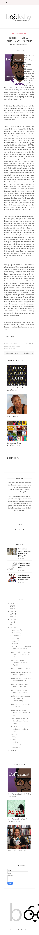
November (16, 633)
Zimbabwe (12, 348)
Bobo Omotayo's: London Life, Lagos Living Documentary (20, 698)
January (15, 748)
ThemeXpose (25, 930)
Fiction (6, 346)
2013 (11, 625)
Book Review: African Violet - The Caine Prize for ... (20, 712)
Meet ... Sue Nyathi (13, 416)
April (13, 739)
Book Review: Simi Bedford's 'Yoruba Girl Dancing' (20, 729)
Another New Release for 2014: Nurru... (15, 389)
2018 (11, 611)
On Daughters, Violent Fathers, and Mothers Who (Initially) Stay (24, 552)
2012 (11, 627)
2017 (11, 614)
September (16, 638)
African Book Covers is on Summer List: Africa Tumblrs (20, 663)
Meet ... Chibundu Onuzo (20, 669)
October (15, 635)
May (13, 737)
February (15, 745)
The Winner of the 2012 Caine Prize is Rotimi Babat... (20, 721)
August (14, 641)
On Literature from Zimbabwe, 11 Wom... (14, 444)
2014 (11, 622)
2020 (12, 606)
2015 (11, 619)
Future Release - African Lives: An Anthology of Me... (20, 654)
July (13, 644)
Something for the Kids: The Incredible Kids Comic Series (24, 577)
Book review (19, 33)
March (14, 742)
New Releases (13, 346)
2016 (11, 617)
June (13, 734)
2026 (12, 603)
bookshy (18, 50)
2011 (11, 750)
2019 (11, 609)
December (16, 630)
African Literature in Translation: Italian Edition (24, 565)
